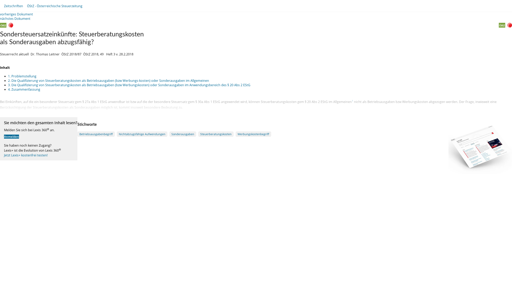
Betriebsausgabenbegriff (96, 134)
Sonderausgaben (182, 134)
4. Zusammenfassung (24, 89)
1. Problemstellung (22, 76)
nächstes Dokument (15, 18)
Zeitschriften (13, 6)
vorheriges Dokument (16, 14)
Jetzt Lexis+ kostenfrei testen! (26, 155)
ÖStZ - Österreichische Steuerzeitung (54, 6)
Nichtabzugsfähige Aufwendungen (142, 134)
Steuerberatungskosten (216, 134)
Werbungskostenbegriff (253, 134)
